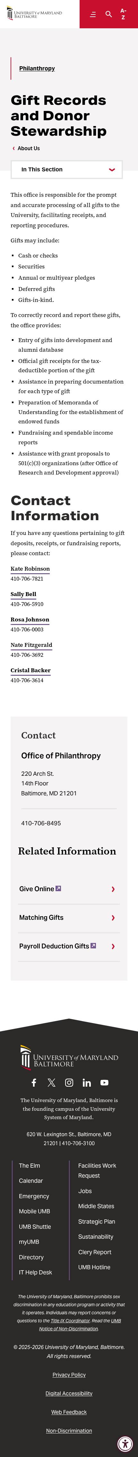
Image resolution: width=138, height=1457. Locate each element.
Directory (31, 1257)
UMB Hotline (94, 1267)
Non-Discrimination (69, 1430)
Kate (17, 569)
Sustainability (95, 1236)
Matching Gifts (41, 917)
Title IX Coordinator (70, 1321)
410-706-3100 (78, 1143)
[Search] (107, 14)
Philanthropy (37, 68)
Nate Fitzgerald (31, 645)
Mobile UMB (34, 1211)
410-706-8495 (41, 823)
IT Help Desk (35, 1272)
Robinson (36, 569)
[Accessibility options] (125, 1444)
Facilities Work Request (97, 1171)
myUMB (29, 1241)
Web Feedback (69, 1412)
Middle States (96, 1206)
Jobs (85, 1191)
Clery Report (94, 1252)
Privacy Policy (69, 1374)
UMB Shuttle (35, 1226)
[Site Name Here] (34, 13)
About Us (29, 148)
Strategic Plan (96, 1221)
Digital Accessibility (69, 1393)
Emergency (34, 1196)
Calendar (31, 1180)
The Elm (29, 1165)
